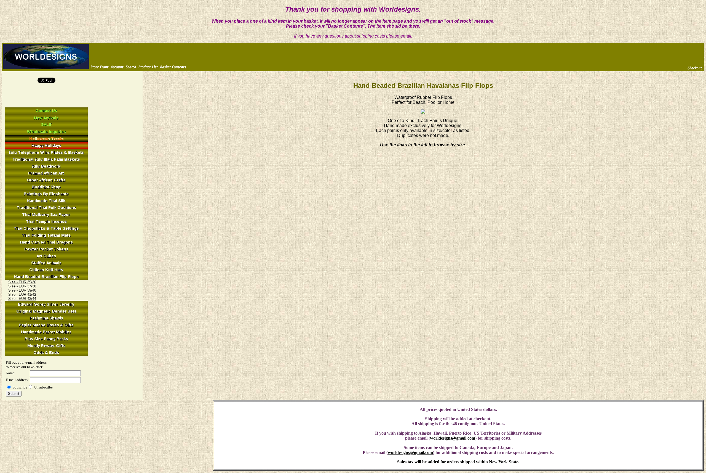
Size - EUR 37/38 (22, 286)
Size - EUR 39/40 (22, 290)
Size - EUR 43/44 (22, 299)
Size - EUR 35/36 (22, 282)
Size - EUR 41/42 (22, 294)
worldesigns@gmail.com (452, 438)
